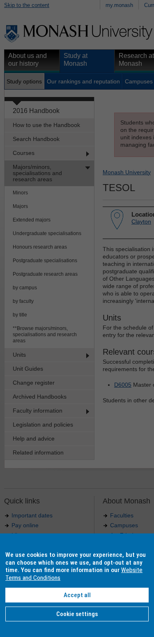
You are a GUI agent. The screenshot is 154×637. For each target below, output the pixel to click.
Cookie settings (77, 614)
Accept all (77, 595)
